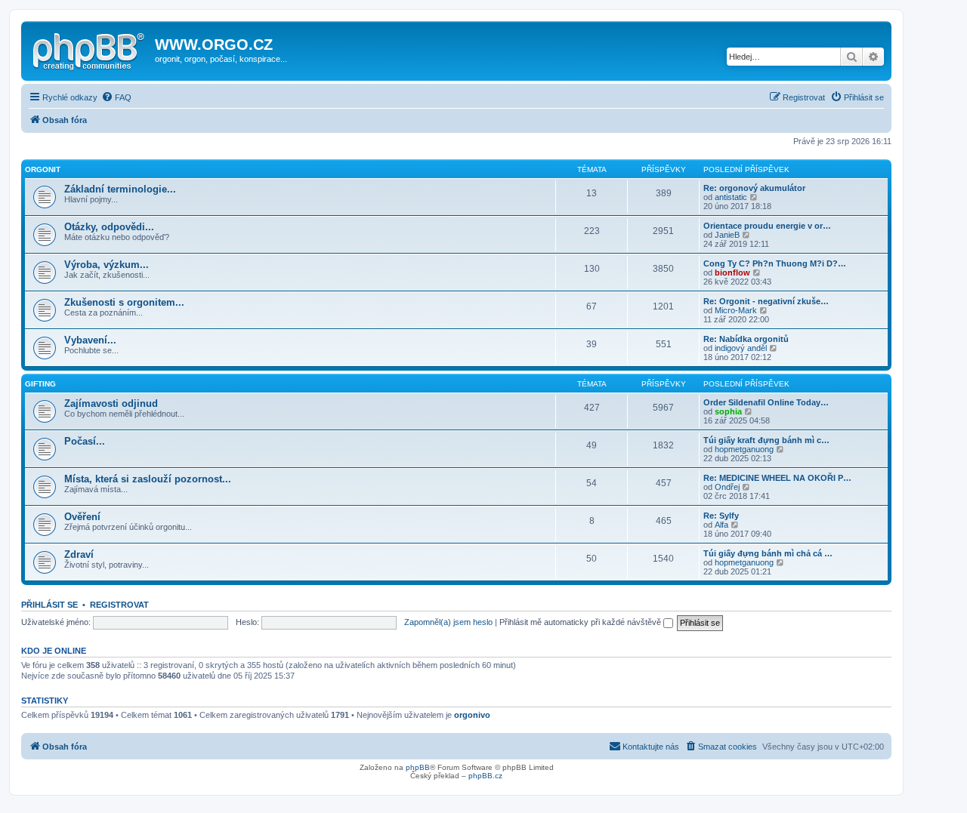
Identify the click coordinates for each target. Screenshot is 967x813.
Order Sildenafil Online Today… (766, 402)
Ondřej (727, 486)
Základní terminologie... (120, 189)
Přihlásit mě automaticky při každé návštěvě (581, 622)
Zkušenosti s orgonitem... (124, 302)
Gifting (40, 384)
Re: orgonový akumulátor (754, 187)
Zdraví (79, 554)
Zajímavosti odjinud (111, 403)
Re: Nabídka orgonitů (746, 338)
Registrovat (119, 604)
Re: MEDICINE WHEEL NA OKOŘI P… (777, 477)
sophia (728, 411)
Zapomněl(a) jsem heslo (448, 622)
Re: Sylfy (721, 515)
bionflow (732, 272)
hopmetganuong (744, 449)
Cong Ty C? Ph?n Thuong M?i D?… (774, 263)
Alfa (721, 524)
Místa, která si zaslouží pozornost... (147, 479)
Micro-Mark (736, 310)
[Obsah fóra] (90, 49)
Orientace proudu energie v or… (767, 225)
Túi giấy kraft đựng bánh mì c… (766, 440)
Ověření (82, 516)
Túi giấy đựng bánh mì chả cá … (768, 553)
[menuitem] (116, 97)
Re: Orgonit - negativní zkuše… (766, 301)
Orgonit (42, 169)
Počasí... (84, 441)
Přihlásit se (49, 604)
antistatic (731, 197)
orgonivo (472, 714)
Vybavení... (90, 340)
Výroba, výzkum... (106, 264)
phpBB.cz (485, 775)
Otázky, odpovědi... (109, 227)
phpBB (418, 767)
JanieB (727, 234)
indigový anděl (741, 348)
